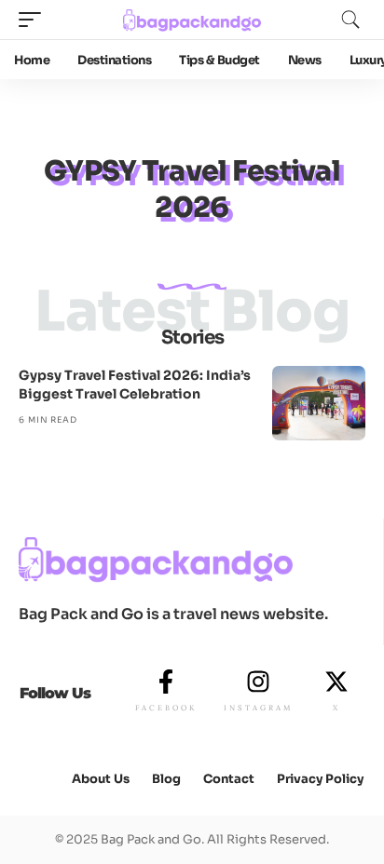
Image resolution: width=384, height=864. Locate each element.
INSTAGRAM (258, 707)
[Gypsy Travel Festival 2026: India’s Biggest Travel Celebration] (318, 403)
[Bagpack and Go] (192, 19)
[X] (336, 681)
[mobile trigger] (34, 19)
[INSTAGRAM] (258, 681)
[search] (350, 19)
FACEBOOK (166, 707)
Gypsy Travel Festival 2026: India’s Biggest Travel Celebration (135, 384)
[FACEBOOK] (166, 681)
